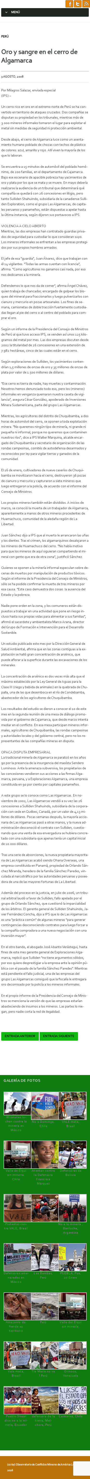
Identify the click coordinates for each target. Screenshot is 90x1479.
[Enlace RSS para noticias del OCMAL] (86, 4)
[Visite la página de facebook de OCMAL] (69, 4)
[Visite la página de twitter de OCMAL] (78, 4)
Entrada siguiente (58, 1036)
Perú (5, 36)
